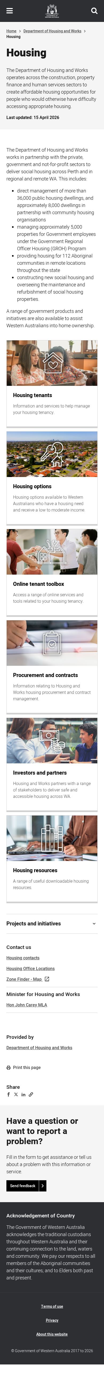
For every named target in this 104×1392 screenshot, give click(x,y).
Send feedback (22, 1186)
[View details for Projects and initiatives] (94, 924)
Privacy (52, 1320)
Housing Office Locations (30, 969)
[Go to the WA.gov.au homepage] (52, 11)
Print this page (26, 1067)
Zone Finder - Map (24, 979)
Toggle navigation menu (9, 11)
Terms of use (52, 1306)
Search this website (94, 11)
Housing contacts (22, 958)
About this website (52, 1334)
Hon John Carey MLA (26, 1005)
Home (11, 31)
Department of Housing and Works (52, 31)
